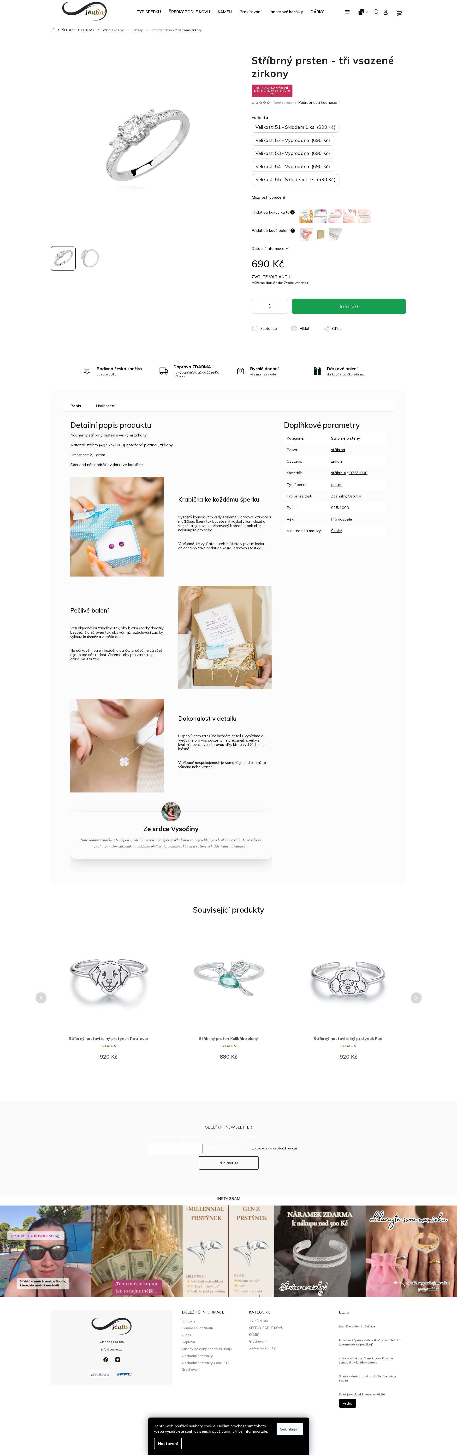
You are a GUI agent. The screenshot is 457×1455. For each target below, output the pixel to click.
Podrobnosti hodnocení (318, 102)
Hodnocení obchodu (197, 1328)
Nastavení (168, 1443)
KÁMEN (254, 1334)
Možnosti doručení (268, 197)
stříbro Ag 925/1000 (349, 472)
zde (264, 1431)
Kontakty (189, 1321)
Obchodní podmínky (197, 1356)
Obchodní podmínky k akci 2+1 (206, 1363)
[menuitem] (149, 12)
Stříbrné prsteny (345, 438)
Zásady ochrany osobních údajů (207, 1349)
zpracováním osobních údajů (274, 1148)
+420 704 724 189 (112, 1342)
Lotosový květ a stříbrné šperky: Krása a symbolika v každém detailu (366, 1360)
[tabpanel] (108, 994)
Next (416, 997)
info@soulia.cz (111, 1349)
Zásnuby (338, 496)
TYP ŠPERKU (259, 1321)
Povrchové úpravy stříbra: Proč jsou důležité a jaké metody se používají (370, 1342)
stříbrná (338, 449)
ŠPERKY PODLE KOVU (266, 1328)
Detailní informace (268, 248)
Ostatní (354, 496)
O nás (186, 1335)
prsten (337, 484)
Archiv (347, 1403)
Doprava (188, 1342)
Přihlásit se (228, 1162)
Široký (336, 530)
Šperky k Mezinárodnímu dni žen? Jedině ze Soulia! (367, 1378)
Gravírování (191, 1369)
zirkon (336, 461)
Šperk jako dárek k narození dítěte (362, 1394)
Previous (40, 997)
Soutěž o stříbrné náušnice (357, 1326)
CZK (363, 12)
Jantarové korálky (262, 1348)
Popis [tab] (76, 405)
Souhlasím (290, 1429)
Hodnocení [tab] (105, 405)
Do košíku (281, 307)
